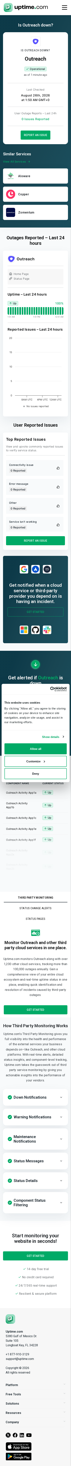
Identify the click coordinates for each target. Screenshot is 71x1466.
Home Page (21, 273)
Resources (13, 1413)
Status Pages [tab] (35, 918)
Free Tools (13, 1394)
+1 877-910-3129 (17, 1354)
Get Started (35, 611)
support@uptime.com (20, 1359)
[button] (35, 1097)
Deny (35, 773)
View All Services (14, 161)
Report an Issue (35, 135)
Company (12, 1422)
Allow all (35, 748)
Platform (12, 1385)
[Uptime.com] (10, 1318)
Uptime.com (14, 1331)
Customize (33, 761)
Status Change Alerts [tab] (36, 908)
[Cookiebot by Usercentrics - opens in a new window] (50, 689)
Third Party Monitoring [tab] (35, 897)
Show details (50, 736)
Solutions (12, 1403)
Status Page (22, 278)
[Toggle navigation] (64, 7)
